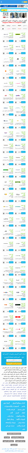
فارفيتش (12, 389)
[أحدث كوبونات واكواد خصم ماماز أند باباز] (3, 26)
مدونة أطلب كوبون (8, 441)
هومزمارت (18, 391)
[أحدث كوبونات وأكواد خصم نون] (25, 26)
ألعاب (11, 412)
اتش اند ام (24, 391)
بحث (4, 10)
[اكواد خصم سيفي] (14, 29)
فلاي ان (3, 389)
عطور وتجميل (21, 409)
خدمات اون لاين (10, 426)
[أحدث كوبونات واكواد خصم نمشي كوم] (8, 26)
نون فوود (15, 393)
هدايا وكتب (10, 416)
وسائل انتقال (10, 419)
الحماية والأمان (21, 426)
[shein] (13, 6)
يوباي (3, 385)
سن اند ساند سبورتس (10, 387)
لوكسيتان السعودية (16, 395)
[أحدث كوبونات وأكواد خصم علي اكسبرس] (19, 29)
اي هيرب (6, 385)
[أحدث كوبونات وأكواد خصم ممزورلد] (8, 29)
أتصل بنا (7, 437)
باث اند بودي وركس (8, 393)
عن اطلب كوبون (20, 441)
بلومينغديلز (20, 393)
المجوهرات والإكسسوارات (11, 406)
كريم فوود (9, 395)
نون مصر (7, 389)
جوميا (10, 391)
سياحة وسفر (21, 422)
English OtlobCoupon (14, 433)
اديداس (4, 395)
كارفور (14, 391)
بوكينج (10, 385)
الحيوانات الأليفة (20, 419)
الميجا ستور (6, 403)
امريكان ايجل (23, 395)
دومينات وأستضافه (10, 422)
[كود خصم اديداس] (3, 29)
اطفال (23, 412)
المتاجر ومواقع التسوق (19, 403)
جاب (18, 389)
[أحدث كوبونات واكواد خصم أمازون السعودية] (19, 26)
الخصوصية (14, 445)
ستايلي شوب (23, 397)
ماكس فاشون (19, 387)
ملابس (23, 406)
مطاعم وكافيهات (20, 416)
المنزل (17, 412)
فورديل (24, 393)
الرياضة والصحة (10, 409)
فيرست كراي (21, 385)
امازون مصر (15, 385)
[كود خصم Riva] (14, 17)
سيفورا (24, 387)
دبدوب (4, 387)
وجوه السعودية (23, 389)
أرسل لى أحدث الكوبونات (14, 363)
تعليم (23, 429)
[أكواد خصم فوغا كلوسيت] (14, 26)
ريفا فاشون (6, 391)
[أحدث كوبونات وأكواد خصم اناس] (25, 29)
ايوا (15, 389)
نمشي (6, 382)
